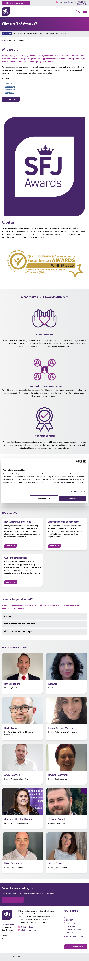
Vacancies (70, 932)
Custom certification (15, 557)
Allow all (72, 498)
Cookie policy (71, 926)
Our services (17, 33)
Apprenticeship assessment (63, 521)
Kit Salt (52, 684)
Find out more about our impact (18, 631)
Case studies (43, 33)
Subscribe (13, 900)
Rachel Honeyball (58, 775)
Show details (76, 491)
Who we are (7, 33)
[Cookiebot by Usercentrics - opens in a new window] (76, 461)
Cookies (63, 482)
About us (8, 83)
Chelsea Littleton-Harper (18, 819)
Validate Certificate (75, 946)
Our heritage (10, 86)
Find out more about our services (19, 623)
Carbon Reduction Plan (74, 936)
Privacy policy (71, 923)
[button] (85, 11)
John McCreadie (57, 819)
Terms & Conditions (73, 929)
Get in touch (9, 616)
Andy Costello (12, 775)
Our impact (28, 33)
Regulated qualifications (17, 521)
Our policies (70, 917)
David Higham (12, 684)
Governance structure (58, 33)
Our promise (10, 89)
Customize (42, 498)
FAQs (35, 33)
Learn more (10, 546)
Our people (9, 92)
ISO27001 (69, 920)
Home (4, 41)
